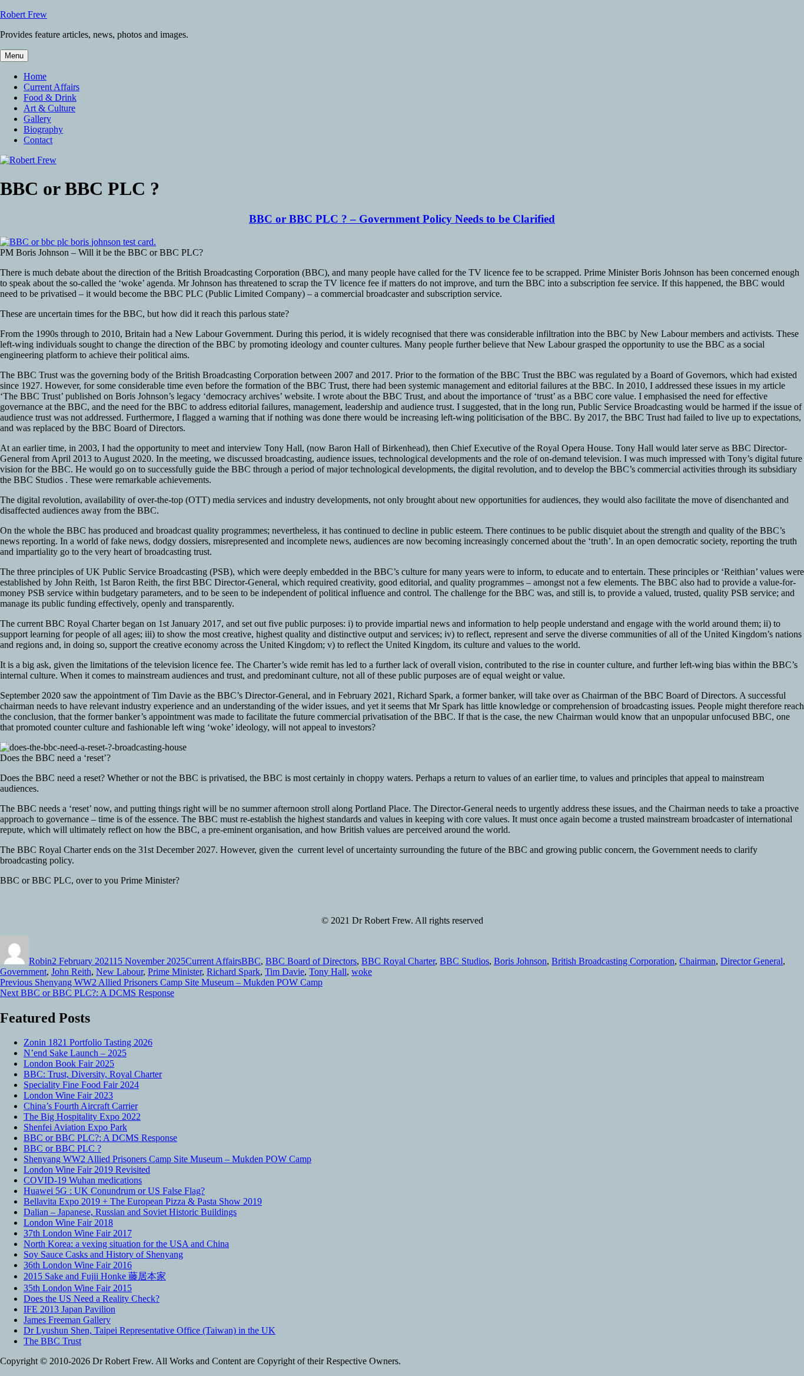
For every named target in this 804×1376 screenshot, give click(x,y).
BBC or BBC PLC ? (62, 1148)
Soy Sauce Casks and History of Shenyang (103, 1254)
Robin (40, 961)
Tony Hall (328, 972)
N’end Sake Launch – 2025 (75, 1053)
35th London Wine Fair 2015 (78, 1288)
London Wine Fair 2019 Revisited (87, 1170)
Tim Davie (284, 972)
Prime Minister (175, 972)
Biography (43, 129)
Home (35, 76)
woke (361, 972)
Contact (38, 140)
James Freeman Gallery (67, 1320)
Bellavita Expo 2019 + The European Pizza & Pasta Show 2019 (143, 1201)
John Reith (71, 972)
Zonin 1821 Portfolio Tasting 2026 (88, 1042)
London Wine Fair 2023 (68, 1095)
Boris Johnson (520, 961)
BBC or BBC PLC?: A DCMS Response (100, 1138)
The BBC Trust (52, 1341)
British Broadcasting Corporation (613, 961)
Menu (14, 55)
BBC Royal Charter (398, 961)
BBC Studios (464, 961)
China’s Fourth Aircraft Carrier (81, 1106)
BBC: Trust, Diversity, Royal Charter (93, 1074)
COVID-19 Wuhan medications (83, 1180)
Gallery (37, 119)
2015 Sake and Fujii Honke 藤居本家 (95, 1276)
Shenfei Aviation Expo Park (75, 1127)
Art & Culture (49, 108)
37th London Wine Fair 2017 (78, 1233)
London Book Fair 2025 (69, 1064)
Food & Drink (50, 97)
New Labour (119, 972)
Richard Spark (233, 972)
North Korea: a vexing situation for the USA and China (126, 1244)
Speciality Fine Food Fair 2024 (81, 1085)
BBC (251, 961)
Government (23, 972)
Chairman (697, 961)
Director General (751, 961)
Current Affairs (51, 87)
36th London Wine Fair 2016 (78, 1265)
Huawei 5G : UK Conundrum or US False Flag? (114, 1191)
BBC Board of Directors (311, 961)
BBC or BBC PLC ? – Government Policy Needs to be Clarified (402, 219)
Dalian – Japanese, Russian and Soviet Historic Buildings (130, 1212)
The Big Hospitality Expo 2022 (82, 1117)
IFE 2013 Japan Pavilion (69, 1309)
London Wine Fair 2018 (68, 1223)
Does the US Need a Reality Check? (92, 1299)
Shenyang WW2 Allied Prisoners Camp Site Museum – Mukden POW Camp (167, 1159)
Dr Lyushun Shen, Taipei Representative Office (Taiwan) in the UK (149, 1330)
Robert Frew (23, 14)
